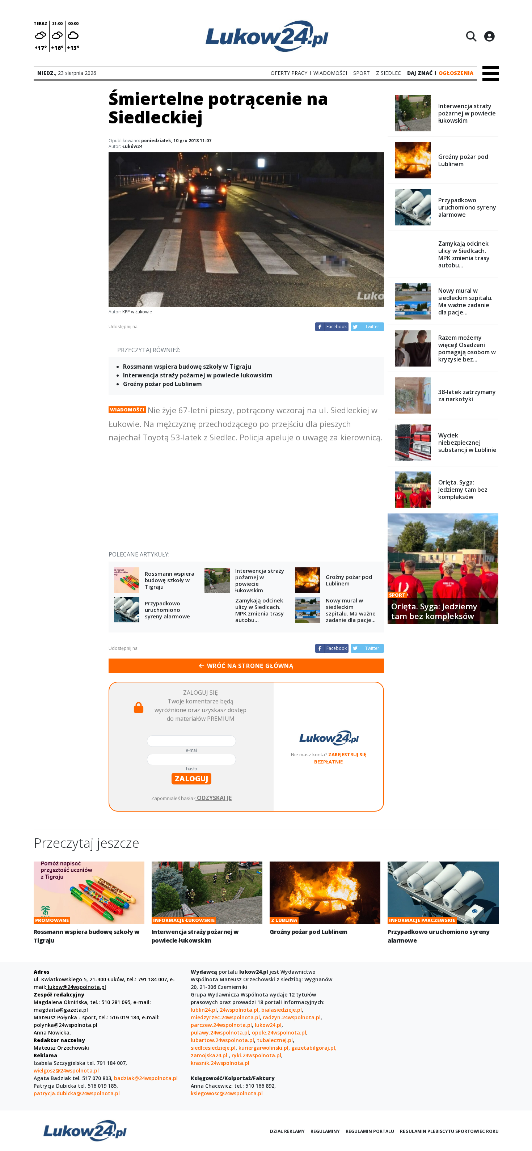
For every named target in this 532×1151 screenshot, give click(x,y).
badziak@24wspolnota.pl (146, 1078)
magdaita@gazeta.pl (61, 1009)
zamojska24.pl (210, 1055)
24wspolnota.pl (239, 1009)
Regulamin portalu (370, 1131)
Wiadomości (127, 409)
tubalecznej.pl (275, 1040)
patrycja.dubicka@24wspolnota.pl (77, 1093)
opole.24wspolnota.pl (279, 1032)
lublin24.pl (204, 1009)
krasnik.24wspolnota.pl (220, 1062)
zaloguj (191, 778)
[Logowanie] (489, 36)
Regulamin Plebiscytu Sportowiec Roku (449, 1131)
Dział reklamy (287, 1131)
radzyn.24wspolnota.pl (292, 1017)
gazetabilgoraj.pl (313, 1047)
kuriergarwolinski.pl (263, 1047)
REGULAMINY (325, 1131)
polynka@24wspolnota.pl (65, 1024)
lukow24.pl (268, 1024)
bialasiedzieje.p (280, 1009)
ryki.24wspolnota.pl (256, 1055)
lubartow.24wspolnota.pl (222, 1040)
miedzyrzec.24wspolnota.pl (225, 1017)
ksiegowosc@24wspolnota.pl (227, 1093)
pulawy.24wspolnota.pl (220, 1032)
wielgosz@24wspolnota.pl (66, 1070)
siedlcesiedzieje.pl (213, 1047)
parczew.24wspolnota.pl (221, 1024)
